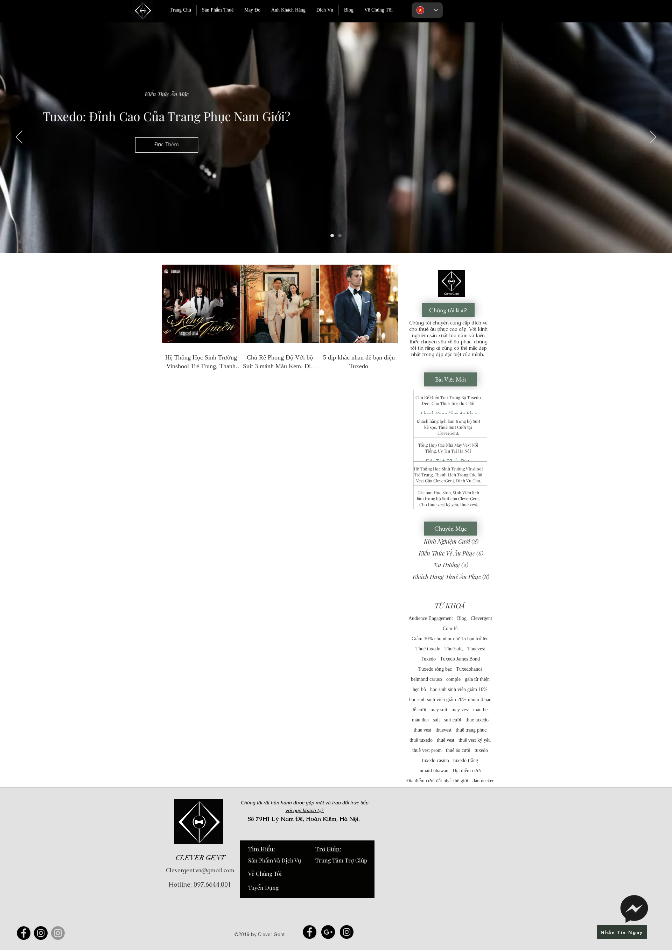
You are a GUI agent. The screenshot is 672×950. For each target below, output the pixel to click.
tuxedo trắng (465, 760)
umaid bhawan (434, 770)
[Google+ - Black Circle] (328, 932)
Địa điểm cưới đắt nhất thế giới (437, 780)
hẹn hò (419, 689)
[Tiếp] (653, 138)
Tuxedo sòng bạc (435, 669)
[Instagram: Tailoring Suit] (58, 933)
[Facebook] (23, 933)
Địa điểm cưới (467, 770)
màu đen (420, 719)
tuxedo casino (435, 760)
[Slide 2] (340, 235)
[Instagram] (41, 933)
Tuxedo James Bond (460, 659)
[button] (336, 145)
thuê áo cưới (458, 750)
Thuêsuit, (453, 648)
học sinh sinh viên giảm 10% (459, 689)
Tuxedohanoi (469, 669)
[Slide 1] (332, 235)
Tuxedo (428, 659)
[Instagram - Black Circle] (347, 932)
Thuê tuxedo (427, 648)
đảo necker (483, 780)
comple (453, 679)
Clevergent (481, 618)
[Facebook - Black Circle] (309, 932)
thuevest (443, 730)
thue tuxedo (477, 719)
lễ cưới (419, 709)
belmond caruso (426, 679)
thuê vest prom (427, 750)
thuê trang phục (471, 730)
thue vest (422, 730)
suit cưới (452, 719)
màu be (480, 709)
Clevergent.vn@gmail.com (200, 870)
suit (436, 719)
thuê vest (445, 740)
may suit (438, 709)
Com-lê (450, 628)
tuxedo (481, 750)
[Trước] (19, 138)
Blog (462, 618)
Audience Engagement (430, 618)
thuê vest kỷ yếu (474, 740)
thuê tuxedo (421, 740)
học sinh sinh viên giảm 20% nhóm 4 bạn (450, 699)
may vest (460, 709)
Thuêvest (476, 648)
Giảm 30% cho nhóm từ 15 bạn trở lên (450, 638)
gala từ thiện (477, 679)
